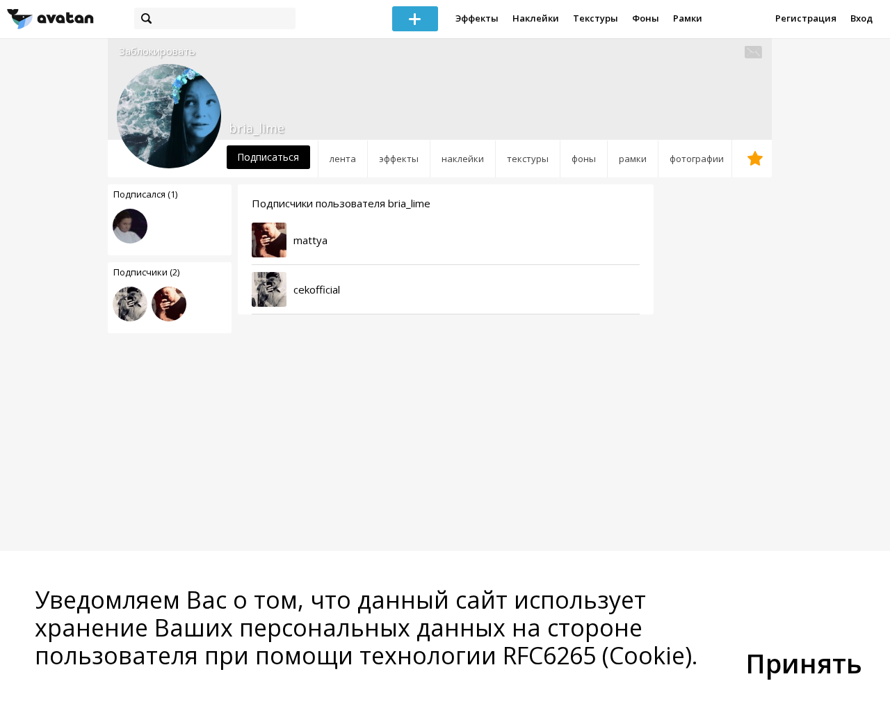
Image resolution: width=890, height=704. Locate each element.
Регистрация (805, 18)
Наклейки (535, 18)
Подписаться (268, 156)
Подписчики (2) (146, 272)
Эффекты (477, 18)
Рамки (687, 18)
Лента (343, 158)
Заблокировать (157, 51)
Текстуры (595, 18)
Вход (861, 18)
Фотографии (697, 158)
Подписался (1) (145, 194)
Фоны (645, 18)
